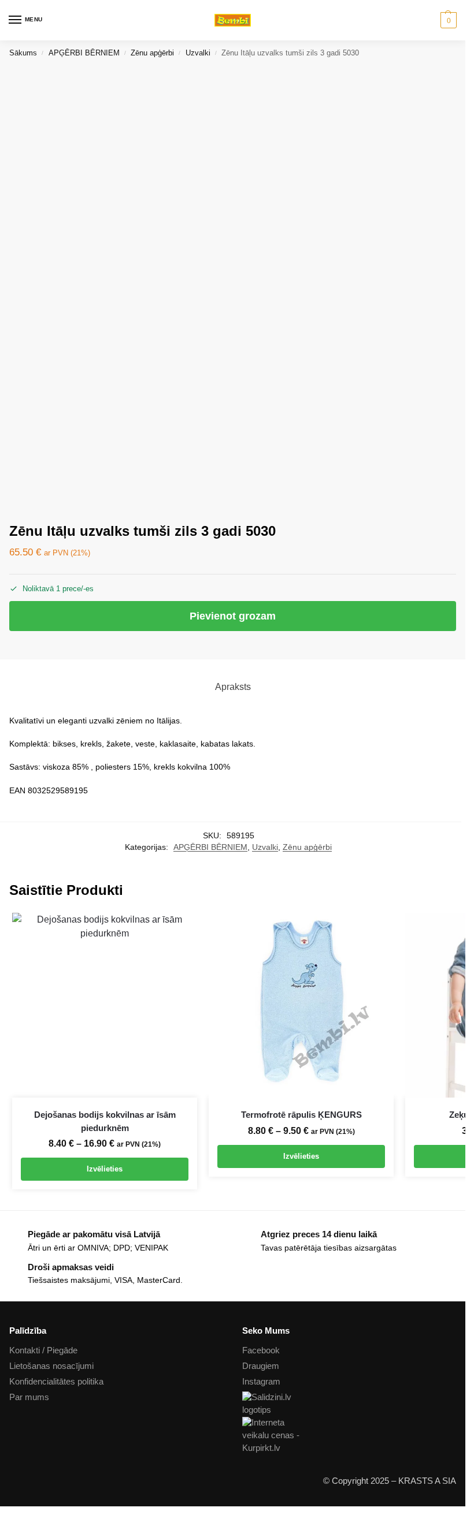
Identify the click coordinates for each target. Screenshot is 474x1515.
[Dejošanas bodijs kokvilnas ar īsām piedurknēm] (104, 1005)
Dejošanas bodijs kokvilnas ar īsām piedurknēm (105, 1121)
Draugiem (260, 1366)
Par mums (29, 1397)
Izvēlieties (105, 1169)
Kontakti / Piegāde (43, 1350)
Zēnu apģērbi (152, 52)
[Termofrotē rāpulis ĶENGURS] (301, 1005)
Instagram (261, 1381)
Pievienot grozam (233, 616)
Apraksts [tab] (233, 687)
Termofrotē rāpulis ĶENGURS (301, 1115)
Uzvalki (198, 52)
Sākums (23, 52)
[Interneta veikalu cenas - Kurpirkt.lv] (349, 1436)
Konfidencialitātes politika (56, 1381)
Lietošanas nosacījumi (51, 1366)
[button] (447, 20)
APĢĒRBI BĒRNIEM (84, 52)
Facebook (261, 1350)
